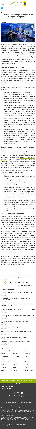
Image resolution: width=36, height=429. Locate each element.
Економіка (3, 364)
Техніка (15, 350)
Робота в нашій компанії (7, 386)
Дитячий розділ (29, 370)
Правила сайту (18, 424)
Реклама (3, 372)
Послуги (15, 367)
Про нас (11, 396)
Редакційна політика (12, 425)
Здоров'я (27, 350)
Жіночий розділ (5, 362)
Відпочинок (16, 356)
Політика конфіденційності (7, 424)
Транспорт (27, 353)
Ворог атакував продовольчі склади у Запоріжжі (14, 337)
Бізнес (2, 359)
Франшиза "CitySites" (6, 388)
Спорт (26, 359)
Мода (26, 364)
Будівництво (4, 356)
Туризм (3, 353)
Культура (27, 362)
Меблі (14, 359)
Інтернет (15, 362)
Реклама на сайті (5, 385)
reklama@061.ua (28, 402)
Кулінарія (3, 367)
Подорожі (3, 370)
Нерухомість (16, 353)
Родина (27, 367)
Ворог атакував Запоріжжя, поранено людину (13, 327)
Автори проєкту (23, 396)
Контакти (16, 396)
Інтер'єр (15, 364)
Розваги (27, 356)
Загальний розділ (5, 350)
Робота (15, 370)
